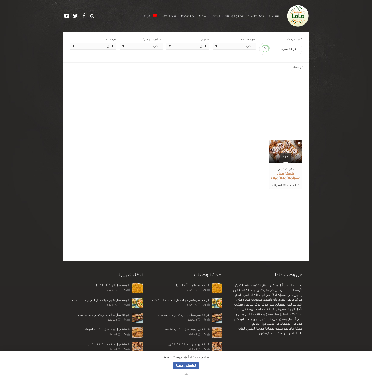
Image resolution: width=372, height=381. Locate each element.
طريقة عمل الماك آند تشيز (113, 285)
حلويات (289, 169)
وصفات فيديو (256, 16)
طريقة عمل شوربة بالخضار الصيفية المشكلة (101, 300)
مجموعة (111, 39)
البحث (216, 16)
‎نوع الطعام (248, 39)
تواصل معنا (169, 16)
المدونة (203, 16)
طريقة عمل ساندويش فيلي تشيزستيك (104, 315)
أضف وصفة (187, 16)
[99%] (285, 161)
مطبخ (205, 39)
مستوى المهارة (153, 39)
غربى (281, 169)
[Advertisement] (186, 105)
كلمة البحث (294, 39)
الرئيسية (274, 16)
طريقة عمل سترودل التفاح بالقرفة (107, 329)
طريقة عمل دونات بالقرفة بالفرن (109, 344)
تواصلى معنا (186, 365)
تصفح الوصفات (234, 16)
